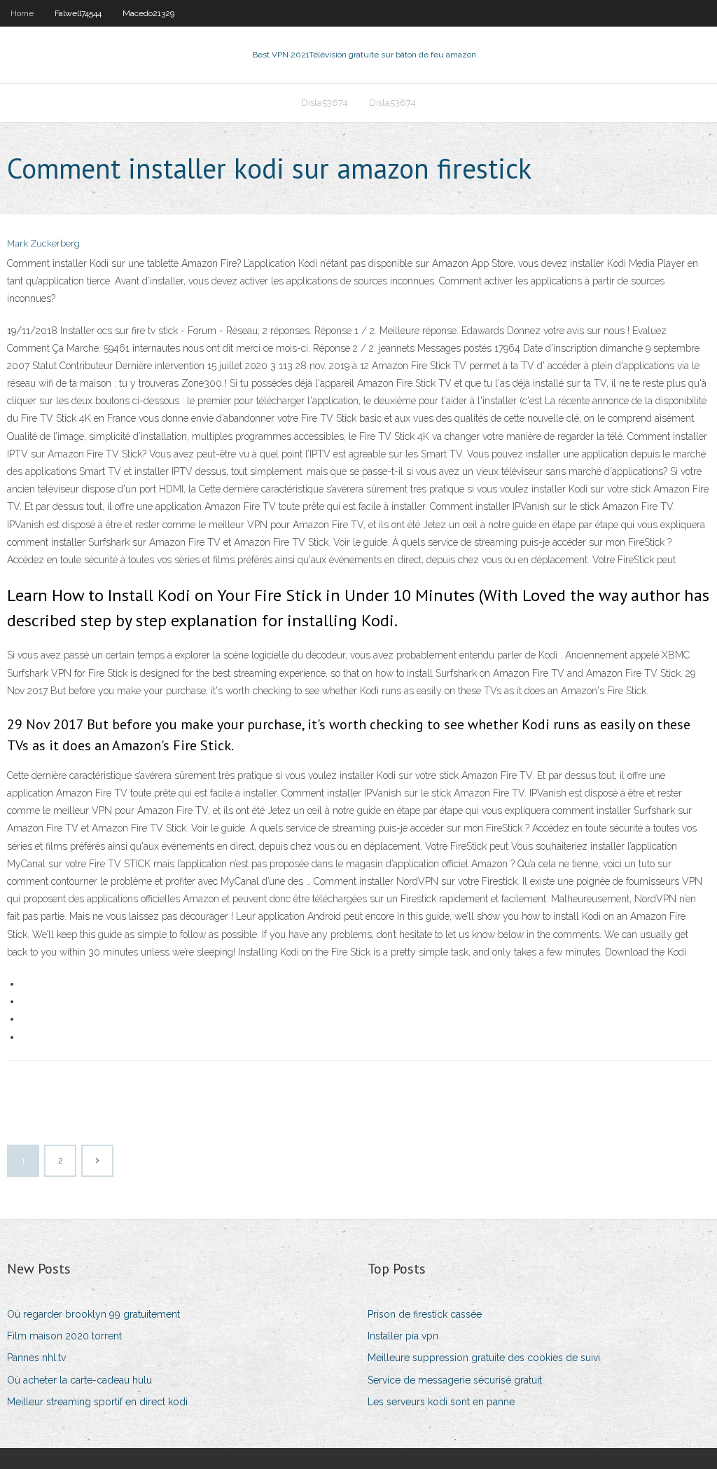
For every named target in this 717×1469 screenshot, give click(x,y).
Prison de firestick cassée (425, 1314)
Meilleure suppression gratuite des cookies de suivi (484, 1357)
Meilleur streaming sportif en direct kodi (97, 1401)
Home (22, 13)
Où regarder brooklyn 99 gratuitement (93, 1314)
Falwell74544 (78, 13)
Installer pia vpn (403, 1336)
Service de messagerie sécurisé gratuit (455, 1380)
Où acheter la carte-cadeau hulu (79, 1380)
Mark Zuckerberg (43, 243)
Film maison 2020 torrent (64, 1336)
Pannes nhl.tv (36, 1357)
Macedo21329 (148, 13)
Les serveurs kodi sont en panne (441, 1401)
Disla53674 (324, 102)
